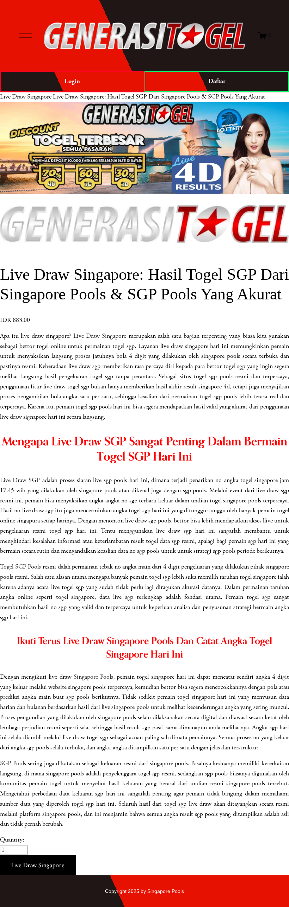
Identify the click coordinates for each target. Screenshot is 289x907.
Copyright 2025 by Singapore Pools (144, 891)
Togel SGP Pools (20, 567)
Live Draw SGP (20, 480)
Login (72, 81)
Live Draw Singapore (25, 97)
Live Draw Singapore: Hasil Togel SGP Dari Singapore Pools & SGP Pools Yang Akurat (159, 97)
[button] (38, 865)
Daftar (217, 81)
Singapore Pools (93, 677)
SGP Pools (13, 763)
